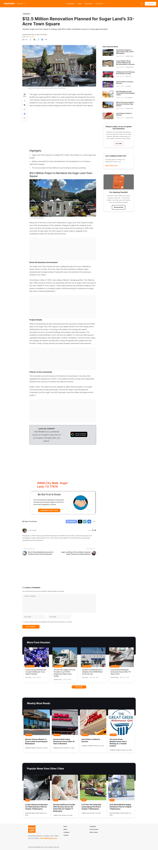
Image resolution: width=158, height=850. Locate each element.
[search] (142, 3)
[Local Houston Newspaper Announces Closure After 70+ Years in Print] (121, 657)
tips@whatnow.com (111, 165)
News (27, 800)
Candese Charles (129, 56)
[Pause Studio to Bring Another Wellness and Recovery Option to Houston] (107, 63)
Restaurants (71, 3)
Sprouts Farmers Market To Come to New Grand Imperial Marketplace (36, 741)
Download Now (118, 207)
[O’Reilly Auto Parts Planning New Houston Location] (107, 74)
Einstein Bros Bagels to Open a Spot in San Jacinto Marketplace (125, 51)
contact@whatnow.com (48, 838)
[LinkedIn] (95, 530)
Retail (80, 3)
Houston (28, 734)
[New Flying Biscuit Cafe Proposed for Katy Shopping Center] (107, 94)
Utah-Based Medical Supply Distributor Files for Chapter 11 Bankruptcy (121, 807)
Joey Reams (128, 86)
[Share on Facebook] (30, 39)
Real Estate (88, 3)
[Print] (42, 39)
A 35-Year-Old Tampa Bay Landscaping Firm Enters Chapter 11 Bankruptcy (91, 807)
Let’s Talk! (118, 143)
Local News (30, 666)
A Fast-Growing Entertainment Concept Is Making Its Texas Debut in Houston (35, 672)
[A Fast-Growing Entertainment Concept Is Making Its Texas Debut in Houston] (36, 657)
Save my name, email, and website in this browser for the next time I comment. (48, 622)
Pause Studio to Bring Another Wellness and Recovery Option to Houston (125, 62)
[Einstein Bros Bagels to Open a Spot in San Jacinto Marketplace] (107, 52)
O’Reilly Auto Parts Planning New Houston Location (125, 72)
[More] (46, 39)
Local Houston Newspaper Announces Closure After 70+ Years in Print (120, 672)
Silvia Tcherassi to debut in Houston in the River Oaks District (125, 104)
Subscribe (150, 3)
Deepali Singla (58, 679)
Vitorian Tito (128, 76)
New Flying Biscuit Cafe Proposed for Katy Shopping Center (125, 93)
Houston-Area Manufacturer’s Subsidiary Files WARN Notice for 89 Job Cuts (92, 672)
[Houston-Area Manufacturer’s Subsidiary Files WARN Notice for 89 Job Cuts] (93, 657)
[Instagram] (93, 530)
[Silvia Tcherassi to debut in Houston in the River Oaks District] (107, 105)
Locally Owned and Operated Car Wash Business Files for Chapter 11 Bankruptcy (36, 807)
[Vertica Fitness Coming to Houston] (107, 84)
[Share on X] (34, 39)
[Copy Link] (38, 39)
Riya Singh (31, 36)
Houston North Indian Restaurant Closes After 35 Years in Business (63, 741)
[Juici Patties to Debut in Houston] (107, 116)
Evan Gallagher (128, 97)
